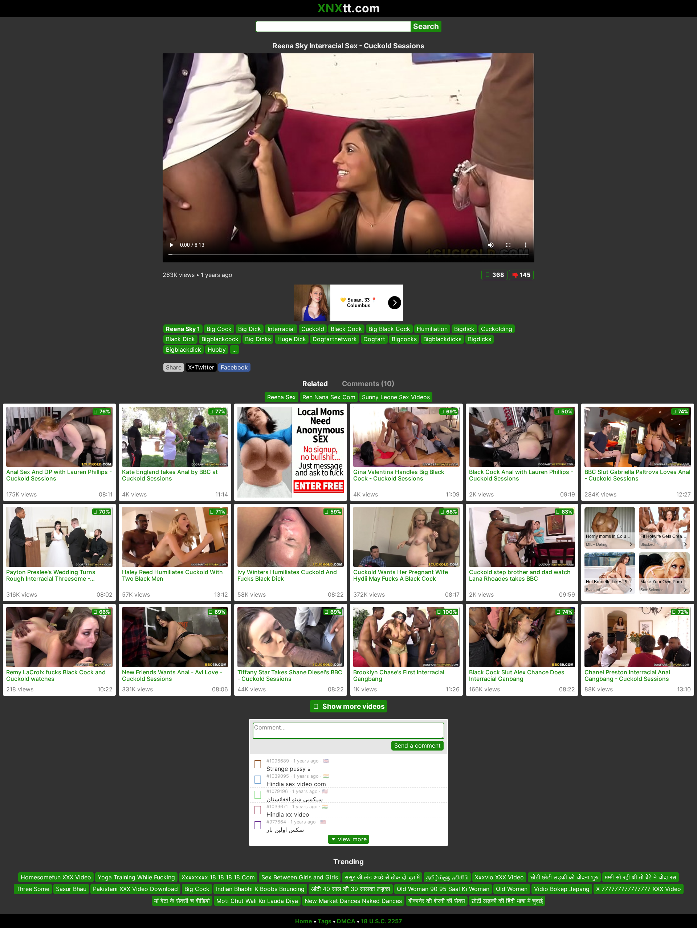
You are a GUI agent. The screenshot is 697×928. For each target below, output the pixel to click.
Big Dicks (258, 339)
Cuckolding (496, 328)
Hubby (217, 349)
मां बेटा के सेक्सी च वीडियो (182, 900)
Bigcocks (404, 339)
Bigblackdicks (442, 339)
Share (174, 367)
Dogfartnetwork (335, 339)
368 (498, 274)
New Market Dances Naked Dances (353, 900)
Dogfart (374, 339)
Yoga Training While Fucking (136, 877)
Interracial (281, 328)
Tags (324, 921)
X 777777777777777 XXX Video (638, 888)
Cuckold (312, 328)
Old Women (511, 888)
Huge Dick (291, 339)
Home (303, 921)
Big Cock (219, 328)
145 (525, 274)
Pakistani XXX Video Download (135, 888)
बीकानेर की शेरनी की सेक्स (436, 900)
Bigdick (464, 328)
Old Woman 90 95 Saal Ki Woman (443, 888)
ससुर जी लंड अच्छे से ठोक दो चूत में (382, 877)
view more (352, 839)
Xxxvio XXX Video (499, 877)
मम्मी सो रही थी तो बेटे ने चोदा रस (640, 877)
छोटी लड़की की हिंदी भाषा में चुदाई (507, 900)
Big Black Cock (389, 328)
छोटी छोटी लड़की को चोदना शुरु (564, 877)
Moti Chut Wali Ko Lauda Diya (257, 900)
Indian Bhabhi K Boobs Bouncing (260, 888)
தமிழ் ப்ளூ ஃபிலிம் (447, 877)
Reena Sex (281, 397)
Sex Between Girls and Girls (299, 877)
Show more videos (353, 706)
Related (315, 383)
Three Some (32, 888)
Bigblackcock (220, 339)
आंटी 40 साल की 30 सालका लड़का (350, 888)
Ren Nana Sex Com (328, 397)
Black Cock (346, 328)
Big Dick (249, 328)
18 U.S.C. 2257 (381, 921)
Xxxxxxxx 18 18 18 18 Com (218, 877)
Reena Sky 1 (183, 328)
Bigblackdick (183, 349)
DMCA (346, 921)
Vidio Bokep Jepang (562, 888)
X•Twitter (201, 367)
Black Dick (180, 339)
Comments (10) (368, 383)
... (234, 349)
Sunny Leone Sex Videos (396, 397)
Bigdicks (479, 339)
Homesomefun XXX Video (56, 877)
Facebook (234, 367)
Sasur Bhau (71, 888)
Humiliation (432, 328)
